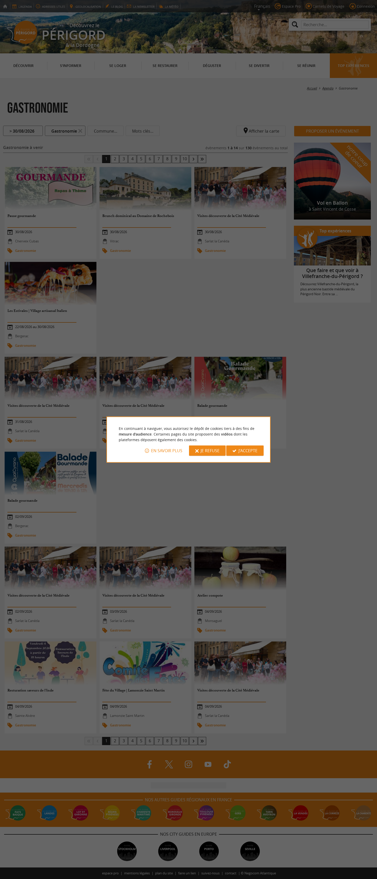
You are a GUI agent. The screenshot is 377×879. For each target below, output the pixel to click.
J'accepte (248, 450)
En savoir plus (166, 450)
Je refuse (210, 450)
